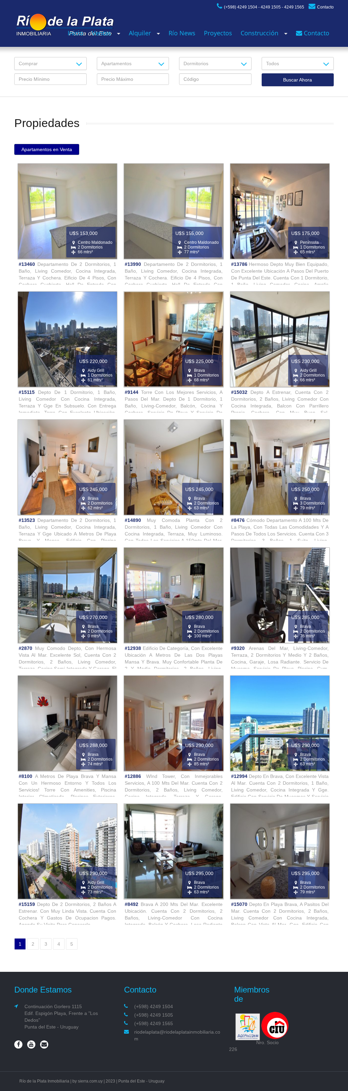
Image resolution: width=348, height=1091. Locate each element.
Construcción (259, 33)
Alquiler (140, 33)
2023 (110, 1081)
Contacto (325, 7)
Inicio (75, 33)
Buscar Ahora (297, 80)
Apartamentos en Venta (46, 149)
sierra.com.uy (90, 1081)
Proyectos (218, 33)
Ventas (101, 33)
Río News (182, 33)
